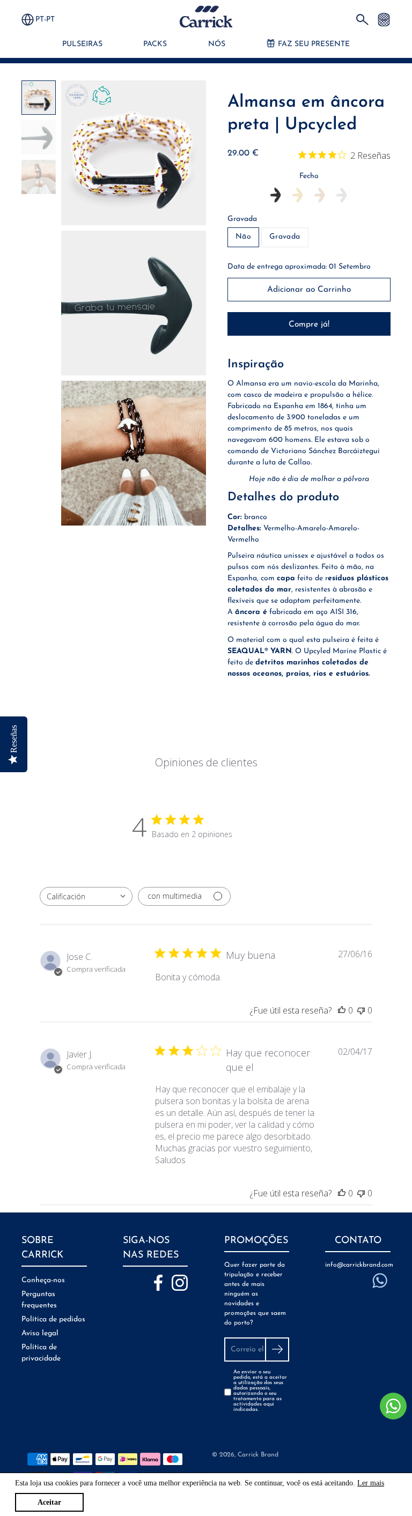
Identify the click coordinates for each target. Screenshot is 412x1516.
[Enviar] (277, 1349)
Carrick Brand (258, 1455)
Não (243, 237)
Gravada (242, 219)
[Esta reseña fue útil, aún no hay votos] (341, 1010)
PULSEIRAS (82, 44)
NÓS (216, 44)
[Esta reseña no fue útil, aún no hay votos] (361, 1010)
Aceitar (49, 1502)
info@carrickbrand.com (358, 1265)
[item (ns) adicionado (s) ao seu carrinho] (384, 19)
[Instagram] (180, 1283)
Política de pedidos (53, 1319)
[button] (50, 19)
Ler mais (370, 1483)
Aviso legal (39, 1333)
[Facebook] (158, 1283)
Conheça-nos (43, 1280)
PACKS (155, 44)
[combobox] (86, 896)
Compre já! (309, 324)
